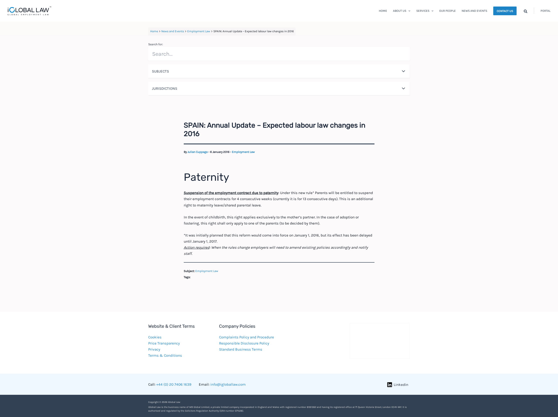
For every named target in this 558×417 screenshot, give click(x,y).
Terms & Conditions (165, 355)
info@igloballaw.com (228, 384)
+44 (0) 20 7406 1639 (173, 384)
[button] (408, 11)
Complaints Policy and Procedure (246, 337)
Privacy (154, 349)
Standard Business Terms (240, 349)
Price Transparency (164, 343)
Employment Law (243, 152)
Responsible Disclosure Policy (244, 343)
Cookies (155, 337)
